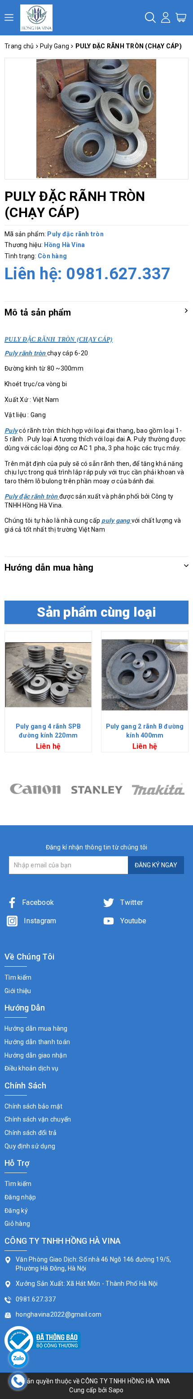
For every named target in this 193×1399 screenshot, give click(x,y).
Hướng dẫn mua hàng (36, 1028)
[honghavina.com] (36, 17)
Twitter (130, 902)
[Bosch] (158, 788)
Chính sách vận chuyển (37, 1119)
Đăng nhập (20, 1197)
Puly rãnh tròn (25, 353)
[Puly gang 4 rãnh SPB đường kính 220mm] (48, 674)
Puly (11, 430)
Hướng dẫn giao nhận (35, 1055)
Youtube (132, 921)
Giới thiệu (17, 990)
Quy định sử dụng (29, 1146)
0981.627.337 (118, 273)
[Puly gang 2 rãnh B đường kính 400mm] (144, 674)
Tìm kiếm (17, 977)
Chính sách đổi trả (30, 1132)
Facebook (38, 902)
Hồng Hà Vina (64, 244)
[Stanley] (35, 788)
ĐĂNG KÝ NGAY (156, 865)
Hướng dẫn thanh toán (37, 1041)
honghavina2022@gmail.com (58, 1314)
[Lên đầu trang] (179, 972)
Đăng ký (16, 1210)
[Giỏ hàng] (180, 17)
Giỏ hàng (17, 1223)
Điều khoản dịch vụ (31, 1068)
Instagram (39, 921)
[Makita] (96, 788)
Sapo (116, 1390)
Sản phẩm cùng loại (96, 612)
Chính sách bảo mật (33, 1106)
